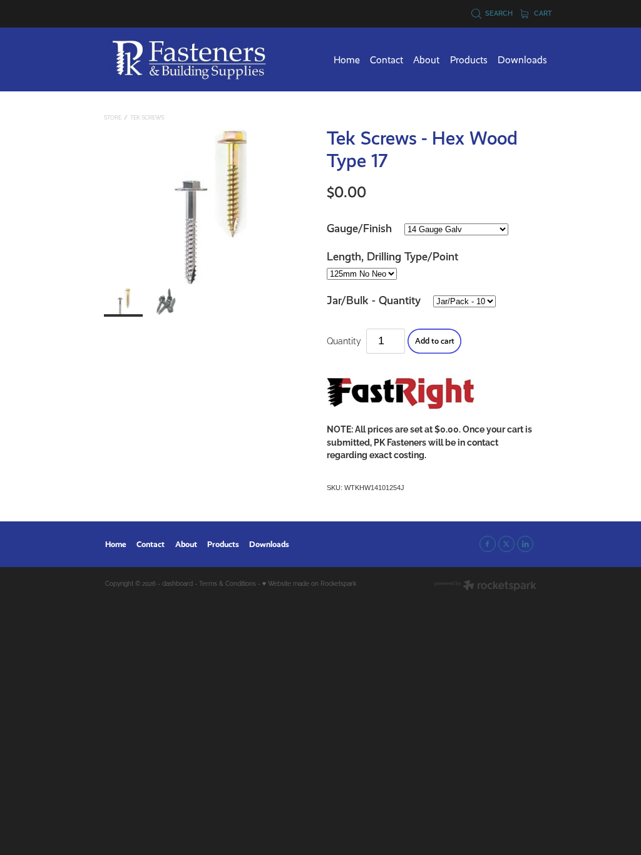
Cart (542, 12)
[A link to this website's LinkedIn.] (525, 544)
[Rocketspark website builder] (485, 586)
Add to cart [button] (434, 341)
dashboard (177, 583)
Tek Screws (147, 117)
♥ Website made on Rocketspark (309, 583)
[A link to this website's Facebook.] (487, 544)
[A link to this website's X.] (506, 544)
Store (112, 117)
